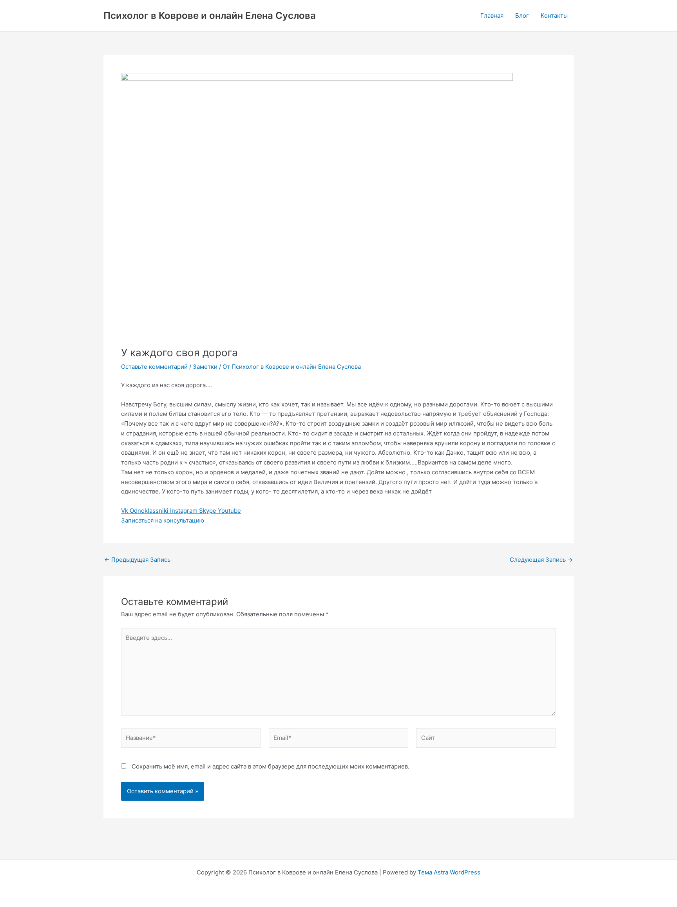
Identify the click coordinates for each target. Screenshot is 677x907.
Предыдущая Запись (137, 560)
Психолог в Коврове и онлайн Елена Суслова (209, 15)
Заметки (205, 366)
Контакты (554, 15)
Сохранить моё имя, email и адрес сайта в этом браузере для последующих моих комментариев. (270, 766)
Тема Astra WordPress (449, 872)
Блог (522, 15)
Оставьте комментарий (154, 366)
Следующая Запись (541, 560)
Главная (491, 15)
